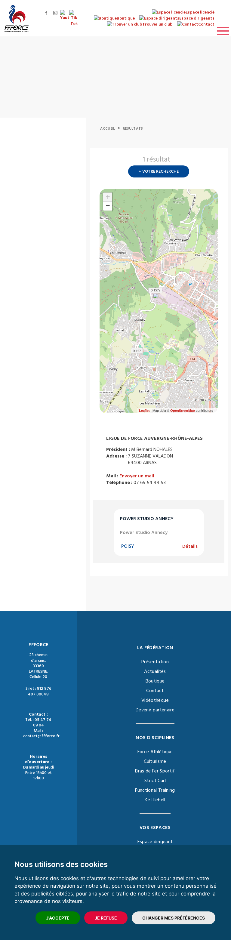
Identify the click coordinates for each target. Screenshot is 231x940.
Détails (190, 546)
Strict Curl (155, 780)
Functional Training (155, 790)
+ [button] (108, 197)
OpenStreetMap (182, 410)
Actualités (155, 671)
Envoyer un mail (136, 476)
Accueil (107, 128)
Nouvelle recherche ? (215, 161)
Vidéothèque (155, 700)
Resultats (133, 128)
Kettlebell (155, 800)
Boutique (155, 681)
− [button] (108, 206)
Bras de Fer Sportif (155, 771)
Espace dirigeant (155, 841)
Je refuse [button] (106, 917)
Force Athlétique (155, 751)
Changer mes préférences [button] (173, 917)
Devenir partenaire (155, 710)
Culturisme (155, 761)
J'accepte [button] (57, 917)
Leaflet (144, 410)
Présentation (155, 661)
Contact (155, 690)
